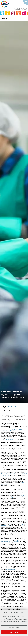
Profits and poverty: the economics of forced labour (11, 430)
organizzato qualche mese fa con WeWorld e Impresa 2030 (13, 540)
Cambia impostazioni (14, 627)
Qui (1, 619)
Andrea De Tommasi (11, 406)
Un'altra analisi (9, 439)
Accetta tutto (14, 632)
